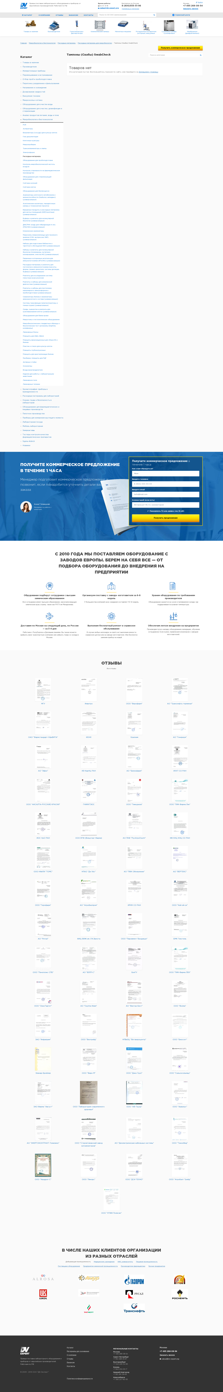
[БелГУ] (134, 958)
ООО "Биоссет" (180, 1039)
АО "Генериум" (180, 737)
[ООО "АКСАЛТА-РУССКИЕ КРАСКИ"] (43, 790)
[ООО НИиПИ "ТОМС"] (43, 857)
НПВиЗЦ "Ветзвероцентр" (134, 1039)
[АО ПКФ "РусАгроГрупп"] (134, 824)
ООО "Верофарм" (134, 703)
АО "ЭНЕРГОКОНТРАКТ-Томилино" (43, 1143)
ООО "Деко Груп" (134, 1073)
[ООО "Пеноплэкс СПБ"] (43, 958)
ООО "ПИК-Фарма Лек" (179, 804)
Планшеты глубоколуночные (34, 350)
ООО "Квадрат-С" (43, 1179)
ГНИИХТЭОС (88, 804)
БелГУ (134, 972)
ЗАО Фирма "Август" (43, 1107)
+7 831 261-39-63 (120, 1374)
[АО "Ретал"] (43, 924)
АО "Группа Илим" (88, 1006)
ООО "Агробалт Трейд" (180, 1179)
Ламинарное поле (30, 380)
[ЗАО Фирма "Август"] (43, 1092)
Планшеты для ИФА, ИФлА (33, 336)
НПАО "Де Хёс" (89, 871)
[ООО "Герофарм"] (43, 891)
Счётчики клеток (29, 187)
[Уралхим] (134, 723)
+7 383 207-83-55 (120, 1379)
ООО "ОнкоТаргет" (43, 1006)
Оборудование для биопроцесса (36, 191)
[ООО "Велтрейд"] (88, 1025)
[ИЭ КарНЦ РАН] (89, 756)
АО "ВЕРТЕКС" (180, 871)
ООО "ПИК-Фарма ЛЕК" (180, 972)
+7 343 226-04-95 (120, 1364)
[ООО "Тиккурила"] (134, 790)
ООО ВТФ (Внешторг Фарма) (88, 838)
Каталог (70, 1347)
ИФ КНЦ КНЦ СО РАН (180, 838)
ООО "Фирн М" (88, 1073)
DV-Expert (23, 6)
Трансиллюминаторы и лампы (35, 148)
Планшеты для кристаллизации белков (38, 354)
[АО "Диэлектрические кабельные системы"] (134, 1129)
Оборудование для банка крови (35, 315)
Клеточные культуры (31, 140)
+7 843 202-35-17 (120, 1369)
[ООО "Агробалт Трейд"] (180, 1165)
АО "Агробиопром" (88, 905)
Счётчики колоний (30, 183)
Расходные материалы (32, 156)
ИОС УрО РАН (43, 838)
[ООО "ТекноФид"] (180, 1129)
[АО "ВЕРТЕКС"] (180, 857)
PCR (24, 125)
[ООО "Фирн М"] (88, 1059)
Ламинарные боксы (30, 332)
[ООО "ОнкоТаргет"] (43, 992)
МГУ (43, 703)
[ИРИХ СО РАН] (134, 891)
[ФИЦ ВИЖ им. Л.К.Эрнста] (88, 924)
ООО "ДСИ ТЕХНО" (134, 1179)
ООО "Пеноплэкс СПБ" (43, 972)
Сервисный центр (182, 15)
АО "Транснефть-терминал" (180, 703)
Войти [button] (200, 2)
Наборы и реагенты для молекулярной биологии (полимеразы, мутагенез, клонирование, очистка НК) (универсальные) (41, 252)
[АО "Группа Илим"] (88, 992)
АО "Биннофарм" (134, 771)
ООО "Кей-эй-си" (180, 905)
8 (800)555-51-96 (131, 6)
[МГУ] (43, 689)
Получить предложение (180, 48)
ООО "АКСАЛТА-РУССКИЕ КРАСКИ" (43, 804)
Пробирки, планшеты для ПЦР (34, 358)
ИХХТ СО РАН (179, 771)
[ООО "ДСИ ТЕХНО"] (134, 1165)
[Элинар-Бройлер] (43, 1059)
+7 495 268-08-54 (193, 6)
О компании (44, 15)
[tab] (111, 669)
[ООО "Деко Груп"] (134, 1059)
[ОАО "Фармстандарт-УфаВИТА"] (43, 723)
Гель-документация (30, 136)
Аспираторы (28, 128)
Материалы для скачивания (78, 1351)
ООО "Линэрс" (88, 1179)
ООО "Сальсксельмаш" (179, 1073)
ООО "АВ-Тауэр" (134, 1107)
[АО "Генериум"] (180, 723)
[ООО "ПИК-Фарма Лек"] (180, 790)
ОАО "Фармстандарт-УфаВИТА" (43, 737)
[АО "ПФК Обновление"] (134, 857)
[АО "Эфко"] (43, 756)
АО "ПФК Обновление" (134, 871)
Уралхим (134, 737)
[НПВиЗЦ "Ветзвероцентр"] (134, 1025)
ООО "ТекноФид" (180, 1143)
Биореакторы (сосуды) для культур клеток (40, 132)
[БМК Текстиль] (180, 924)
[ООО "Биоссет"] (180, 1025)
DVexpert (25, 1350)
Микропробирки (29, 144)
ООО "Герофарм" (43, 905)
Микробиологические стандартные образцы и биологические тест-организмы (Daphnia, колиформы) (41, 326)
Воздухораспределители (33, 370)
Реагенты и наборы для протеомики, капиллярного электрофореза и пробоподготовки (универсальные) (37, 291)
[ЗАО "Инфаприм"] (43, 1025)
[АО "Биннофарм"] (134, 756)
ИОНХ (88, 737)
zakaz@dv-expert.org (109, 8)
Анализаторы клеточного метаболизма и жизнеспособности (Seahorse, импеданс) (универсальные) (39, 197)
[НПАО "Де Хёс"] (88, 857)
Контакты (88, 15)
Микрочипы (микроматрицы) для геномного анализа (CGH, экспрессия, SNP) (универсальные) (40, 237)
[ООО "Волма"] (180, 992)
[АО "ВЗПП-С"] (88, 958)
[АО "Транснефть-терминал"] (180, 689)
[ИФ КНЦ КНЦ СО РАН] (180, 824)
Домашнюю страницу (148, 72)
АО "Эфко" (43, 771)
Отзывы (59, 15)
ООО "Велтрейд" (89, 1039)
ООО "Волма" (180, 1006)
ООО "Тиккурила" (134, 804)
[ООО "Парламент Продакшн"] (134, 924)
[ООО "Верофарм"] (134, 689)
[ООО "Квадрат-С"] (43, 1165)
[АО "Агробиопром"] (88, 891)
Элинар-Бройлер (43, 1073)
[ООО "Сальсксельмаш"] (180, 1059)
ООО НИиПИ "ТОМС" (43, 871)
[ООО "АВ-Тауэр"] (134, 1092)
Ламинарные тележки (31, 384)
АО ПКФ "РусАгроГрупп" (134, 838)
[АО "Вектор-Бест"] (134, 992)
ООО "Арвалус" (180, 1107)
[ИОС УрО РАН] (43, 824)
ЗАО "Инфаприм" (43, 1039)
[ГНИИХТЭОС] (88, 790)
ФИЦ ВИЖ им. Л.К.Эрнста (88, 939)
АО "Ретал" (43, 939)
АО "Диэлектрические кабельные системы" (134, 1143)
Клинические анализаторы (33, 231)
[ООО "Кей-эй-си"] (180, 891)
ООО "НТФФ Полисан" (111, 1213)
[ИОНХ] (89, 723)
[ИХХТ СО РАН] (180, 756)
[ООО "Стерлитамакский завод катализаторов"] (88, 1129)
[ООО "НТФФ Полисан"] (111, 1199)
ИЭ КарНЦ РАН (89, 771)
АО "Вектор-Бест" (134, 1006)
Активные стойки (29, 362)
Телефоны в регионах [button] (130, 9)
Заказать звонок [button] (190, 9)
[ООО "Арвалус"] (180, 1092)
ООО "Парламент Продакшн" (134, 939)
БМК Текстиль (179, 939)
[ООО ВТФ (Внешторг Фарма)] (88, 824)
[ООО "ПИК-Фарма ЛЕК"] (180, 958)
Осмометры (27, 366)
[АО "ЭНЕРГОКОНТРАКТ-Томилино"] (43, 1129)
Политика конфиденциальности (80, 1378)
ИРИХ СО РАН (134, 905)
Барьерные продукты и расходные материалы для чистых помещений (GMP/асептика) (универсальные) (41, 212)
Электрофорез (29, 152)
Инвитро (89, 703)
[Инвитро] (88, 689)
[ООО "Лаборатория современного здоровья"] (88, 1092)
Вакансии (73, 15)
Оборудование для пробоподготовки (38, 160)
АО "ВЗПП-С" (89, 972)
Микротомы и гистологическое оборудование (41, 319)
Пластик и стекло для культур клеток (37, 346)
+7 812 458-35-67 (120, 1359)
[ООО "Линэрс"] (88, 1165)
